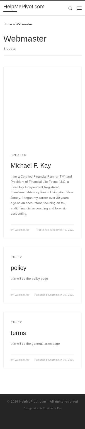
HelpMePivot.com (32, 401)
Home (7, 24)
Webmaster (22, 229)
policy (19, 267)
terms (18, 332)
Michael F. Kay (31, 165)
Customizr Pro (52, 408)
